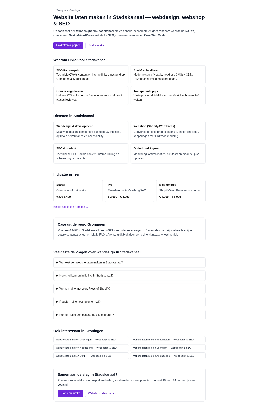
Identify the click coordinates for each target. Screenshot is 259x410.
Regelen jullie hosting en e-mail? (80, 301)
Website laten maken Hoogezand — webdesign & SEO (86, 347)
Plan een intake (70, 393)
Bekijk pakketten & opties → (70, 206)
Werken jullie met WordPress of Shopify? (84, 288)
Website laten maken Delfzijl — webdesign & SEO (83, 355)
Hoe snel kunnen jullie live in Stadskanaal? (86, 275)
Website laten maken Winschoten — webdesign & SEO (163, 339)
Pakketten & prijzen (68, 45)
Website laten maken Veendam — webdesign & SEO (161, 347)
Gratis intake (96, 45)
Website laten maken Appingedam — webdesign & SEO (163, 355)
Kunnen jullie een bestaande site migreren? (86, 314)
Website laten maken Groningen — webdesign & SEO (86, 339)
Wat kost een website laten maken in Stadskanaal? (91, 262)
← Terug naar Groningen (67, 10)
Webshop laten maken (102, 393)
